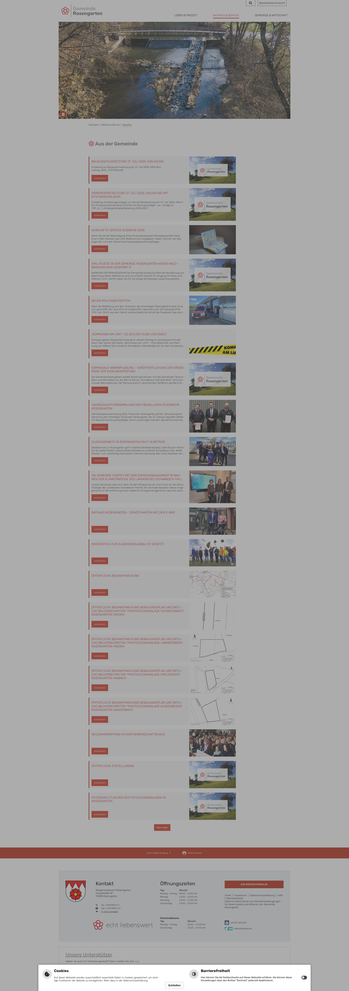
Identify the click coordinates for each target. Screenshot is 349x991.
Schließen (174, 985)
